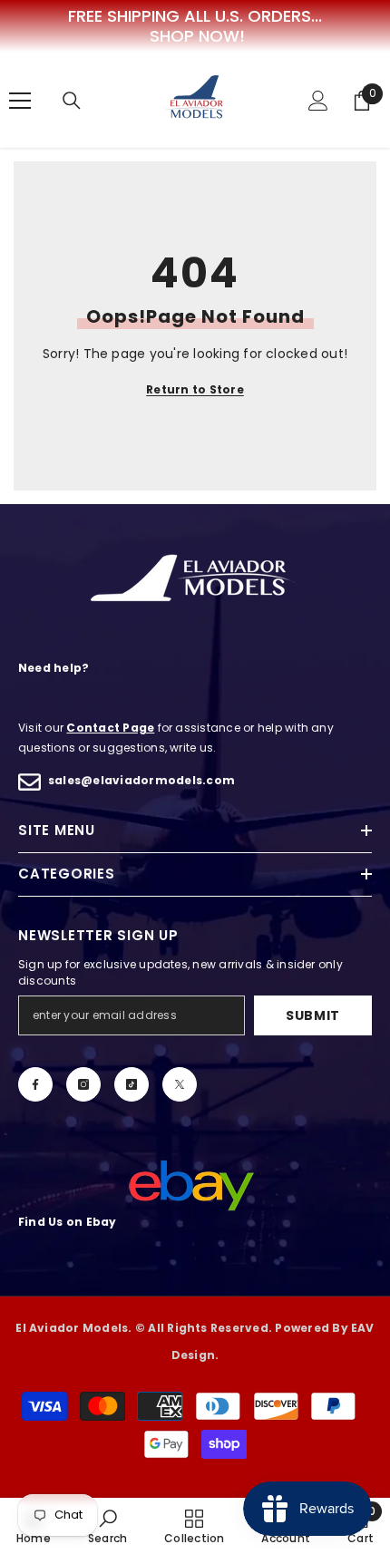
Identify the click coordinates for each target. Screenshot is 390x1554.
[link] (107, 1525)
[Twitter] (179, 1084)
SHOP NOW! (197, 36)
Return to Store (195, 389)
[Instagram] (83, 1084)
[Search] (72, 101)
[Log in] (318, 101)
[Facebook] (35, 1084)
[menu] (20, 101)
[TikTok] (131, 1084)
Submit (313, 1015)
